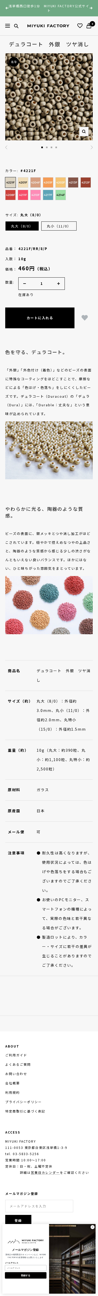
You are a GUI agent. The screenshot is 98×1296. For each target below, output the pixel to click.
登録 (18, 1220)
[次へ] (92, 147)
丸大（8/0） (22, 226)
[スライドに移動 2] (42, 147)
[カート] (88, 25)
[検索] (16, 26)
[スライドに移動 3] (47, 147)
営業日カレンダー (45, 1172)
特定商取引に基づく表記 (25, 1111)
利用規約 (12, 1092)
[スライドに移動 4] (51, 147)
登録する (26, 1275)
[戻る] (6, 147)
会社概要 (12, 1083)
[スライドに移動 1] (56, 147)
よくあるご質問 (18, 1064)
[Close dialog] (92, 1227)
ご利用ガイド (16, 1055)
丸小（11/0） (59, 226)
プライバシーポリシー (23, 1101)
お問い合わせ (16, 1073)
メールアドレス (11, 1262)
